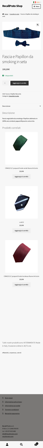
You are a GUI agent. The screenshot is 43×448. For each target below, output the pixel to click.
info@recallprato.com (10, 434)
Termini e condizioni (12, 410)
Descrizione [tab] (6, 106)
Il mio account (7, 444)
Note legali (9, 398)
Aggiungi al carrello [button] (21, 176)
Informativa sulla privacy (13, 402)
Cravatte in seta (14, 14)
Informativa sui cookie (12, 406)
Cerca (21, 444)
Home (6, 14)
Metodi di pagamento (12, 413)
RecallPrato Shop (12, 6)
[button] (37, 24)
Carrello (33, 442)
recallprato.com (7, 436)
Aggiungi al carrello (19, 83)
